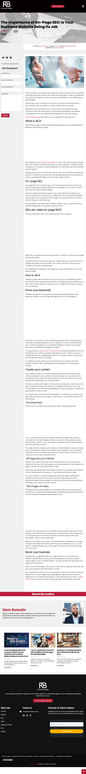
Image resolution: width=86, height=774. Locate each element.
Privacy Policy (6, 756)
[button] (3, 57)
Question (5, 93)
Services (3, 711)
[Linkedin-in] (24, 715)
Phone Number (7, 87)
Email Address (7, 80)
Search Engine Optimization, (47, 162)
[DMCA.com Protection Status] (7, 760)
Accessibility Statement (63, 756)
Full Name (5, 73)
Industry (3, 714)
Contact (3, 731)
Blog (2, 718)
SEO (56, 46)
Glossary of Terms (6, 725)
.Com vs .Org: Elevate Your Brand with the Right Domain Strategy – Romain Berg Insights (42, 652)
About (2, 721)
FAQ (2, 728)
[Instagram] (27, 715)
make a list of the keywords (50, 351)
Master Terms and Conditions (44, 756)
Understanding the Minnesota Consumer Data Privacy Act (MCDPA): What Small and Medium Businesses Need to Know (16, 653)
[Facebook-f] (30, 715)
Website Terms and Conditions (22, 756)
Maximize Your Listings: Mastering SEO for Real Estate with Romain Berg (69, 652)
